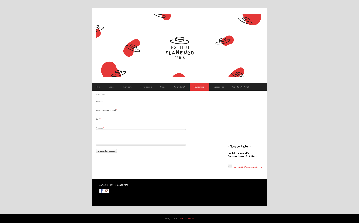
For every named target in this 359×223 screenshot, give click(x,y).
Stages (162, 87)
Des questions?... (179, 87)
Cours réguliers (146, 87)
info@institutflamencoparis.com (248, 167)
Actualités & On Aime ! (240, 87)
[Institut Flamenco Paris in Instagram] (106, 192)
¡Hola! (98, 87)
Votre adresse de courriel (106, 110)
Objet (98, 119)
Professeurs (127, 87)
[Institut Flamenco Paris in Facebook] (101, 192)
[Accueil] (179, 45)
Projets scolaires (102, 94)
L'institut (112, 87)
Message (100, 128)
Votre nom (100, 101)
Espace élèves (219, 87)
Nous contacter (199, 87)
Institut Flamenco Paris (186, 218)
